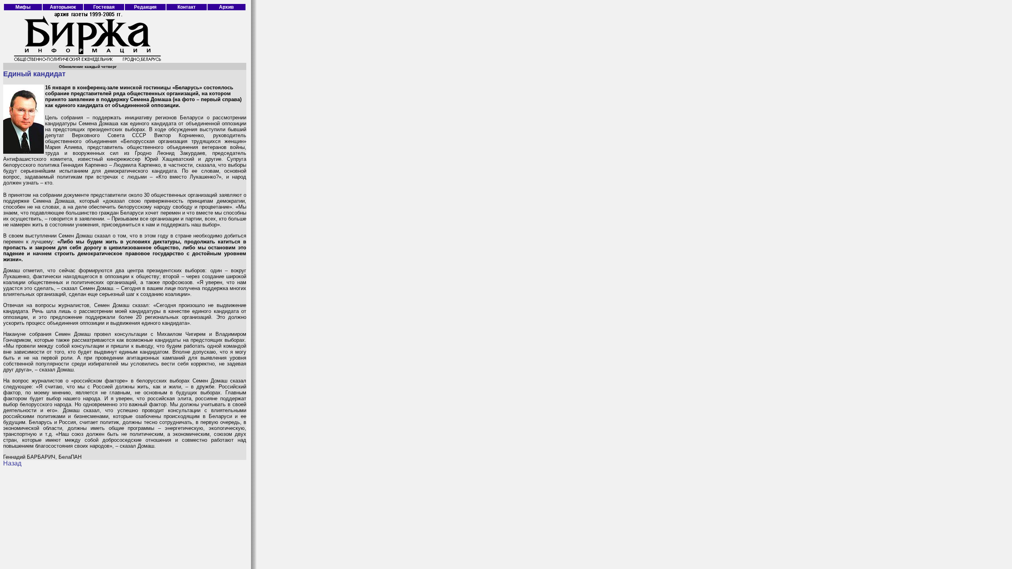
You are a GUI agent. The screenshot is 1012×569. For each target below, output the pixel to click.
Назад (12, 463)
